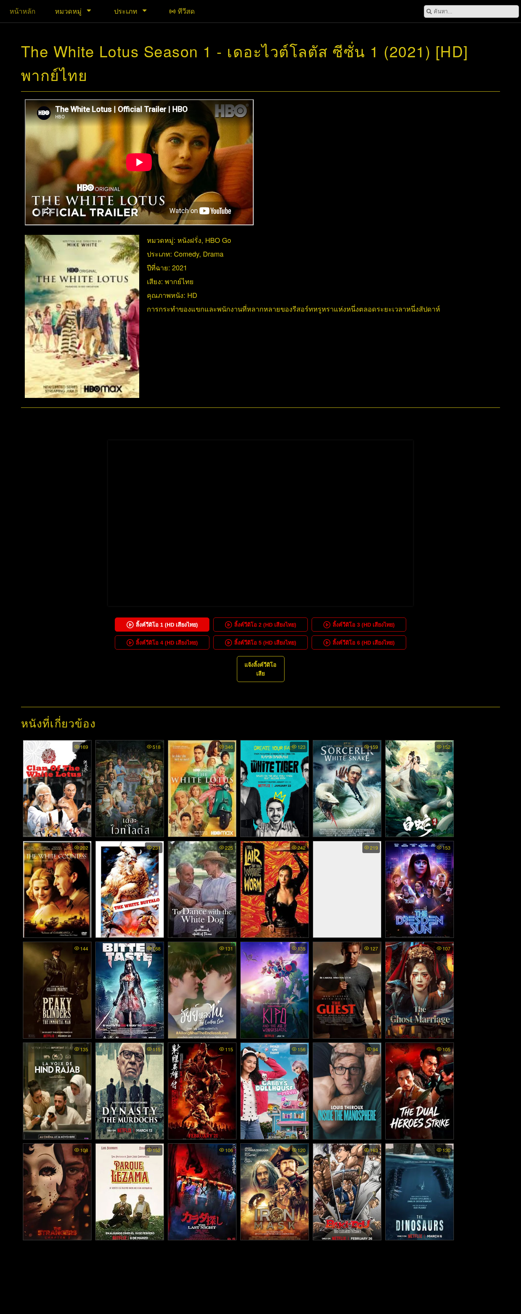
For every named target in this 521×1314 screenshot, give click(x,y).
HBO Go (218, 240)
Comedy (186, 254)
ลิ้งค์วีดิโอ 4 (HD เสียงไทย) (167, 643)
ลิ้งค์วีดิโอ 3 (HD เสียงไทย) (364, 625)
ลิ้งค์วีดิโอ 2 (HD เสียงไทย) (265, 625)
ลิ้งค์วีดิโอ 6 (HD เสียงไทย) (364, 643)
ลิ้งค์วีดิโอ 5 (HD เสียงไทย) (265, 643)
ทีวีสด (186, 11)
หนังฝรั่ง (189, 240)
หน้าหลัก (22, 11)
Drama (213, 254)
